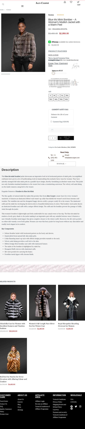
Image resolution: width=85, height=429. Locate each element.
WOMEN (8, 10)
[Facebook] (71, 406)
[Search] (3, 4)
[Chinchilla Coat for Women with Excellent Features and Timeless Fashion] (13, 303)
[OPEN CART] (78, 2)
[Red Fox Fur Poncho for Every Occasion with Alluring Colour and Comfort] (13, 356)
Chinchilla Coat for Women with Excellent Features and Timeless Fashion (12, 326)
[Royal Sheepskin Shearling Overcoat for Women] (71, 303)
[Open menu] (22, 6)
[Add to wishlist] (49, 143)
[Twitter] (76, 406)
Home (2, 10)
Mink (68, 147)
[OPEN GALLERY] (23, 43)
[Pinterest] (71, 409)
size (50, 91)
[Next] (41, 43)
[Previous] (5, 43)
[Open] (71, 2)
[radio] (50, 95)
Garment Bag (61, 122)
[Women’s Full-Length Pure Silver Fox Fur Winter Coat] (42, 303)
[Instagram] (80, 406)
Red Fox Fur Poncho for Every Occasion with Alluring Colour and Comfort (13, 379)
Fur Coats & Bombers (61, 147)
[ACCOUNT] (65, 2)
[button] (62, 164)
